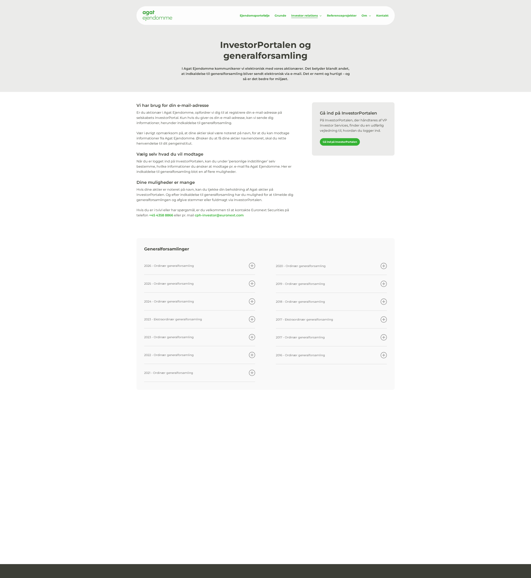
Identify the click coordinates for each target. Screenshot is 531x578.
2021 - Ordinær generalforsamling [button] (168, 373)
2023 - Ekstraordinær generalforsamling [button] (173, 319)
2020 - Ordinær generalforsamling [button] (301, 266)
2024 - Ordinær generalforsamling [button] (169, 301)
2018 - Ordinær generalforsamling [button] (300, 302)
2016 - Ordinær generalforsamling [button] (300, 355)
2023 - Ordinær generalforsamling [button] (169, 337)
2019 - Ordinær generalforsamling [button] (300, 284)
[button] (340, 142)
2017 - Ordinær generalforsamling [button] (300, 337)
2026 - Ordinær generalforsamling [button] (169, 266)
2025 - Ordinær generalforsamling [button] (169, 283)
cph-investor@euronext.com (219, 215)
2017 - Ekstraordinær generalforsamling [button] (304, 319)
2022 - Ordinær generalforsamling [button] (169, 355)
